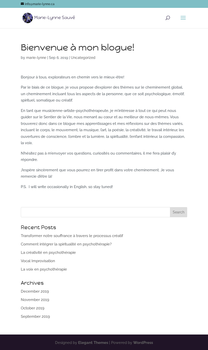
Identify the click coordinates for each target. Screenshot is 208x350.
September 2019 (35, 316)
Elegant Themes (93, 342)
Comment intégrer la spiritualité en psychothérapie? (66, 244)
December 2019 (35, 291)
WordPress (143, 342)
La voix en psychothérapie (44, 269)
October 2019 (32, 308)
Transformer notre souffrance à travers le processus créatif (72, 236)
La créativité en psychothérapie (48, 252)
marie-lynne (36, 58)
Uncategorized (83, 58)
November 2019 (35, 299)
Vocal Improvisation (38, 261)
